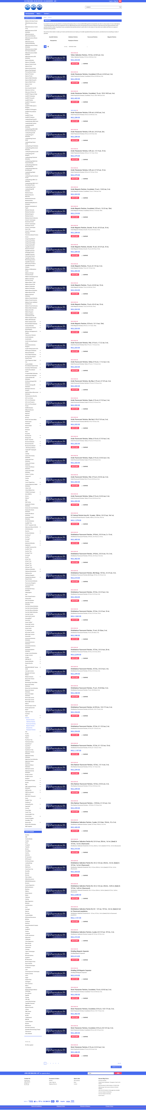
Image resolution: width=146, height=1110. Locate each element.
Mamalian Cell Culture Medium (30, 673)
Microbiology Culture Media (31, 682)
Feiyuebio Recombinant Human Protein (30, 578)
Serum (26, 798)
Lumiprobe (27, 933)
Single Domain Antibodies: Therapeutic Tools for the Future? (109, 1083)
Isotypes (27, 657)
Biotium (27, 849)
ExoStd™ (27, 557)
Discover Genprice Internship (105, 1093)
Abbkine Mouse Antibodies (31, 290)
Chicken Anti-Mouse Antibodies (29, 467)
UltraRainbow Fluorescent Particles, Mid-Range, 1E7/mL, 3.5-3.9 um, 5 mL (93, 573)
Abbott (26, 985)
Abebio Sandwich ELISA (30, 321)
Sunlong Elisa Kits (29, 804)
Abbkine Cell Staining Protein (31, 276)
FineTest (27, 853)
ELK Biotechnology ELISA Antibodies (30, 382)
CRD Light (27, 999)
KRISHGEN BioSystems (30, 881)
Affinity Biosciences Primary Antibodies (31, 46)
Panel (26, 715)
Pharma (27, 737)
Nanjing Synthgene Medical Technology (31, 990)
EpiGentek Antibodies (30, 543)
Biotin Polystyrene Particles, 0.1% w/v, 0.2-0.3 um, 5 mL (88, 1047)
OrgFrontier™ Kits (29, 711)
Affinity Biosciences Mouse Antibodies (31, 38)
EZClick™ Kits (28, 561)
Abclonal (27, 875)
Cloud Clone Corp (29, 869)
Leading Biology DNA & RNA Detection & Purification (31, 129)
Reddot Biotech (28, 893)
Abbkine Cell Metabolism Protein (30, 270)
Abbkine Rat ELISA (29, 310)
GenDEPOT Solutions (29, 117)
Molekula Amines (29, 192)
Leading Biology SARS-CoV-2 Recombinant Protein (31, 184)
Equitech (27, 953)
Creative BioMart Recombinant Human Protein (31, 365)
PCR (26, 731)
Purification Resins (29, 742)
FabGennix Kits (28, 573)
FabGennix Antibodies (30, 569)
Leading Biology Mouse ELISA (31, 151)
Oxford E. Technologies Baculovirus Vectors (30, 224)
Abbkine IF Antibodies (30, 286)
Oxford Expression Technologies (32, 971)
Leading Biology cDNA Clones (31, 121)
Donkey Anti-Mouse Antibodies (29, 514)
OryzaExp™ (27, 713)
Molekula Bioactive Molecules (29, 195)
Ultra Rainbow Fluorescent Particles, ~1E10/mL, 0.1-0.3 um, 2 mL (91, 803)
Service (26, 237)
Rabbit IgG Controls (29, 768)
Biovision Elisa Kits (29, 443)
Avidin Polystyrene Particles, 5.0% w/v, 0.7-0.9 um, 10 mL (88, 170)
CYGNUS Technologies (30, 492)
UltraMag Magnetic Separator (80, 951)
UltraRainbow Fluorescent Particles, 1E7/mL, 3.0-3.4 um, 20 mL (90, 650)
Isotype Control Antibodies (31, 653)
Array (26, 431)
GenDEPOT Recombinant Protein (30, 112)
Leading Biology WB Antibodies (29, 190)
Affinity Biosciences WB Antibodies (30, 57)
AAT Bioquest (28, 859)
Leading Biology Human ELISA (30, 143)
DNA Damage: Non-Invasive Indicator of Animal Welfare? (108, 1088)
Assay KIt (27, 86)
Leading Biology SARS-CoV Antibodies (31, 180)
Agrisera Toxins (28, 84)
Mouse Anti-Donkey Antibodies (29, 685)
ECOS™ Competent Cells (30, 525)
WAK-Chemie (28, 1011)
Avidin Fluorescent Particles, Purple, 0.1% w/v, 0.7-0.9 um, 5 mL (90, 400)
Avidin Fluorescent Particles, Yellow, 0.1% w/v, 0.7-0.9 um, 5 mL (90, 439)
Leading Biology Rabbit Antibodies (30, 173)
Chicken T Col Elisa (29, 474)
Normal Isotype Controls (30, 705)
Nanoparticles (29, 727)
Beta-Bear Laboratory (30, 1027)
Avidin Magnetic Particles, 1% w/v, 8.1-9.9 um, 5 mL (87, 266)
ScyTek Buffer (28, 339)
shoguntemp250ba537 (30, 239)
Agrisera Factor (28, 66)
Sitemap (37, 1108)
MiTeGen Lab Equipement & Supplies (31, 332)
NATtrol (27, 703)
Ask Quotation (29, 13)
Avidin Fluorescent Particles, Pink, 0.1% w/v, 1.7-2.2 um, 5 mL (89, 343)
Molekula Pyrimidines (30, 212)
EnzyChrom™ (28, 535)
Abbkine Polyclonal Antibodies (29, 295)
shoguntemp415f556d (30, 241)
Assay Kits (27, 433)
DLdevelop (27, 865)
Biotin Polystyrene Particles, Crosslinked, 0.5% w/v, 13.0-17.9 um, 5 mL (92, 1009)
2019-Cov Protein (29, 398)
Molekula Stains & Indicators (31, 218)
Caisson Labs (28, 945)
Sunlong (27, 899)
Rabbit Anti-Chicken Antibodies (29, 752)
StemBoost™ (28, 802)
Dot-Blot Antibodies (29, 521)
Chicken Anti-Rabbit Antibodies (29, 471)
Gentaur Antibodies (29, 325)
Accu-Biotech (28, 993)
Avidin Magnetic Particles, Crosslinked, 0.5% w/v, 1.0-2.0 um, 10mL (91, 208)
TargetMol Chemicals (30, 1003)
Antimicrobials (28, 425)
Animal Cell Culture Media (30, 419)
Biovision (27, 883)
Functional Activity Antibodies (29, 585)
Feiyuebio (27, 847)
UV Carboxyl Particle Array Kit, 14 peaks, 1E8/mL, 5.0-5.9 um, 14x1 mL (92, 515)
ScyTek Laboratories (29, 935)
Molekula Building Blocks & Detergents (31, 203)
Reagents (27, 778)
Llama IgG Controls (29, 671)
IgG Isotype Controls (29, 632)
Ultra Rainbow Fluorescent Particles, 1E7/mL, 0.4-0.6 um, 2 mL (90, 784)
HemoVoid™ (27, 620)
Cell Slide (27, 453)
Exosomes (27, 555)
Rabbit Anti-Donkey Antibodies (29, 756)
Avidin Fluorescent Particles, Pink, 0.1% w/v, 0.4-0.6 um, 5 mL (89, 477)
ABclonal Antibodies (29, 352)
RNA (26, 784)
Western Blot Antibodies (30, 824)
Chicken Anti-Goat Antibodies (29, 460)
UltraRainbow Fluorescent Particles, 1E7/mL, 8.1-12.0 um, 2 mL (90, 726)
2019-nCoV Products (29, 402)
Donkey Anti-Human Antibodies (29, 510)
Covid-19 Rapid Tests (30, 482)
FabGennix (27, 897)
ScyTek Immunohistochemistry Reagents (30, 344)
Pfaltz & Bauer (28, 877)
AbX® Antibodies (29, 408)
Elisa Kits (27, 531)
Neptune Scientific (29, 1007)
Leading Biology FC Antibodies (29, 135)
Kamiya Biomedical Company (31, 925)
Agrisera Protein (28, 76)
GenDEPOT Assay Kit (29, 98)
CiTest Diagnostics (29, 941)
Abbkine (27, 891)
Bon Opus (27, 913)
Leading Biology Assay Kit (31, 119)
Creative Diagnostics (29, 885)
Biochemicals (28, 435)
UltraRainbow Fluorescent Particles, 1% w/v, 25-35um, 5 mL (89, 630)
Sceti (26, 907)
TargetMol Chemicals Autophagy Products (30, 251)
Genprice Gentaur (29, 973)
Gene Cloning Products (30, 596)
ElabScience (28, 867)
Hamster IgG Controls (30, 616)
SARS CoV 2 (28, 794)
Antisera (27, 427)
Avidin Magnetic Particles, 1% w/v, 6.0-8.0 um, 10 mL (87, 285)
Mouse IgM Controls (29, 701)
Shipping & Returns (53, 1084)
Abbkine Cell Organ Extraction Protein (29, 273)
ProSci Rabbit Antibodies (30, 354)
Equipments (27, 545)
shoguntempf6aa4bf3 (30, 245)
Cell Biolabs (27, 939)
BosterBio (27, 871)
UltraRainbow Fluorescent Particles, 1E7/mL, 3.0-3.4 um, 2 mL (90, 669)
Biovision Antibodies (29, 441)
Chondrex (27, 949)
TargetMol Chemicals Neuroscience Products (30, 262)
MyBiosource (28, 1005)
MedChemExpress (29, 887)
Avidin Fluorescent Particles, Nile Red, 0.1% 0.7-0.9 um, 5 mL (89, 419)
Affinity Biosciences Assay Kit (31, 24)
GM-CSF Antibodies (29, 600)
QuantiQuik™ (28, 748)
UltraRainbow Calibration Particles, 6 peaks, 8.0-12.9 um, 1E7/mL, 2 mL (92, 932)
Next (119, 1063)
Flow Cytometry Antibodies (31, 581)
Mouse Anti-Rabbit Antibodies (29, 694)
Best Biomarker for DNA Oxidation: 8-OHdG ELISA (109, 1085)
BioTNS (27, 1015)
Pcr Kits (27, 733)
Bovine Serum (101, 1095)
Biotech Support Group (30, 961)
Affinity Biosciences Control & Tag (31, 27)
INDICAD (27, 1019)
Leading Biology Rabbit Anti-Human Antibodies (31, 162)
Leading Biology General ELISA (30, 139)
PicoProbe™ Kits (28, 740)
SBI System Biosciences (30, 917)
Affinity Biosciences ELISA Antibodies (31, 31)
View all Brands (28, 1033)
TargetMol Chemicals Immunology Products (30, 255)
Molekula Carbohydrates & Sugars (31, 207)
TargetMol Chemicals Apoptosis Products (30, 247)
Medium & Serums (29, 676)
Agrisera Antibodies (29, 60)
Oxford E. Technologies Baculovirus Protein (30, 220)
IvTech (26, 975)
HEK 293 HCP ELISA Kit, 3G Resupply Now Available (109, 1090)
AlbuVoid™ (27, 415)
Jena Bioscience (28, 905)
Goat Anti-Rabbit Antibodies (31, 612)
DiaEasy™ (27, 498)
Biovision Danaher (102, 1080)
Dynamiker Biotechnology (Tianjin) (32, 1029)
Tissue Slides (28, 810)
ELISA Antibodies (29, 529)
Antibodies (27, 423)
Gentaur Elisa (28, 598)
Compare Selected (116, 1066)
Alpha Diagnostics (29, 901)
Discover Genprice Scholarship (105, 1092)
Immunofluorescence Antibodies (30, 643)
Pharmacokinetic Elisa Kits (31, 396)
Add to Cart (75, 63)
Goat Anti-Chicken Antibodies (29, 603)
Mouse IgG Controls (29, 699)
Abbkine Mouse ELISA (30, 292)
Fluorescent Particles (31, 723)
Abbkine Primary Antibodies (31, 298)
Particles (27, 717)
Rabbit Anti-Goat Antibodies (31, 759)
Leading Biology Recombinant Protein (31, 176)
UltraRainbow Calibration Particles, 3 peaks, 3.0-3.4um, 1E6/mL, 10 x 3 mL (93, 822)
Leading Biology (28, 863)
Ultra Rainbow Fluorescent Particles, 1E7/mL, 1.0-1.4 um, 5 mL (90, 765)
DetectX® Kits (28, 494)
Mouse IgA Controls (29, 697)
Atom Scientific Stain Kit (30, 88)
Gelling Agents (28, 592)
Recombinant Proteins (30, 780)
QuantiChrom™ (28, 744)
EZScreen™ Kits (28, 567)
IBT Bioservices (28, 959)
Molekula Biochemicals (30, 198)
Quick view (56, 65)
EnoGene (27, 835)
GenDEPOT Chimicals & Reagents (30, 103)
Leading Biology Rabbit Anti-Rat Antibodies (31, 169)
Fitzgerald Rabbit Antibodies (31, 373)
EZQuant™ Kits (28, 565)
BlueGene (27, 889)
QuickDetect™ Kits (29, 750)
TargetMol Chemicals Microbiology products (30, 259)
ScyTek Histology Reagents (31, 341)
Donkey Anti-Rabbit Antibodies (29, 518)
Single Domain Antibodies (30, 375)
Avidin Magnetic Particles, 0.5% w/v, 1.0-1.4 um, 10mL (87, 323)
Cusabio (27, 841)
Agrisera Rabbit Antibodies (31, 78)
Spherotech (27, 937)
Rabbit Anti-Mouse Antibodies (29, 765)
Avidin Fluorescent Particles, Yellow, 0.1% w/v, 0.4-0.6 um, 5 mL (90, 496)
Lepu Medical (28, 987)
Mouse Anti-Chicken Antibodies (29, 679)
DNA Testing (28, 502)
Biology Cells (28, 437)
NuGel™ (27, 709)
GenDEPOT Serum (29, 115)
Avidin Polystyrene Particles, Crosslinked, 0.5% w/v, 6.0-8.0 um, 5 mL (92, 74)
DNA (26, 500)
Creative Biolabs (28, 839)
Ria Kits (27, 782)
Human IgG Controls (29, 626)
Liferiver (27, 1009)
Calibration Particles (30, 721)
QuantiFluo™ (28, 746)
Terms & (36, 1106)
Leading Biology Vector (30, 187)
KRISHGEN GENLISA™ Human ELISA (31, 668)
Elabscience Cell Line (29, 90)
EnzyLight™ (27, 539)
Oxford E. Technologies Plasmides (30, 232)
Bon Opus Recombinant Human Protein (30, 357)
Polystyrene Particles (31, 729)
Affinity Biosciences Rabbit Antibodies (31, 53)
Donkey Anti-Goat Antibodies (31, 508)
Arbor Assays (28, 943)
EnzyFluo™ (27, 537)
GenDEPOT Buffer (29, 100)
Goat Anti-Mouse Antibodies (31, 610)
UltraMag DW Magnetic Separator (81, 970)
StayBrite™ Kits (28, 800)
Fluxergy (27, 997)
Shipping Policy (61, 1106)
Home (45, 17)
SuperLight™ (28, 806)
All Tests (27, 417)
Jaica (26, 969)
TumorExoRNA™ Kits (29, 814)
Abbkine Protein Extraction (31, 300)
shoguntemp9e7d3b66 (30, 243)
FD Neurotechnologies (30, 965)
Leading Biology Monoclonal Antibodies (31, 148)
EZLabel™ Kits (28, 563)
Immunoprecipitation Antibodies (29, 650)
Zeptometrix (28, 947)
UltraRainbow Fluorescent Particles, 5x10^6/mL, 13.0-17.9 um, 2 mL (91, 707)
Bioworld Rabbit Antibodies (31, 323)
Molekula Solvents (29, 216)
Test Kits (27, 808)
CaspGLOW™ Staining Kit (30, 449)
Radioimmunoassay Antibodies (29, 771)
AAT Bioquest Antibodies (30, 350)
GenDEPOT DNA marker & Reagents (30, 106)
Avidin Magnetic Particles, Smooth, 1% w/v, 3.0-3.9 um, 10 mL (90, 247)
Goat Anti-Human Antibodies (31, 608)
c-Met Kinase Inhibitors (30, 447)
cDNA (26, 451)
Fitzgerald (27, 845)
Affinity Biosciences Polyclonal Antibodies (30, 42)
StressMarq (27, 851)
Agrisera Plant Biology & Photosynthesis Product (30, 71)
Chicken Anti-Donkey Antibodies (30, 456)
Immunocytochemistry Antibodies (30, 639)
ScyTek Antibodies (29, 337)
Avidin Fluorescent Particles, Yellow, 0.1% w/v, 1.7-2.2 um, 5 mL (90, 362)
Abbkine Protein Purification (31, 306)
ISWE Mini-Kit (28, 659)
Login (110, 1)
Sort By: (65, 46)
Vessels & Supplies (29, 818)
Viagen (26, 977)
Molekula (27, 903)
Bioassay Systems (29, 955)
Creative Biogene (29, 1021)
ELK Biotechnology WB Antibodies (30, 385)
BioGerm (27, 1023)
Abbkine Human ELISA (30, 284)
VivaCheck (27, 1013)
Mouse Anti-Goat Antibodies (31, 688)
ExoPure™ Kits (28, 551)
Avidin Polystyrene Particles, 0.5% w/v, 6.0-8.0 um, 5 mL (88, 112)
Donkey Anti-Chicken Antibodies (30, 505)
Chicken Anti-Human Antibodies (29, 464)
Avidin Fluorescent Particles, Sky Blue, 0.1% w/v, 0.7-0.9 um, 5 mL (91, 381)
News (38, 13)
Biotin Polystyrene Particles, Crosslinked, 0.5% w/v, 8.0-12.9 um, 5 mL (92, 1028)
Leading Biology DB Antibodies (29, 126)
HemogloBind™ (28, 618)
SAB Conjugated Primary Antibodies (30, 787)
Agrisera (27, 911)
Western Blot (28, 822)
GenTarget (27, 909)
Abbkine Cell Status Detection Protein (29, 279)
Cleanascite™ (28, 476)
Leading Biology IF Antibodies (31, 146)
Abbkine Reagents (29, 312)
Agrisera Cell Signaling (30, 62)
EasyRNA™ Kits (28, 523)
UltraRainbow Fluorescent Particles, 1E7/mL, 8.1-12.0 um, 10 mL (90, 745)
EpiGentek (27, 855)
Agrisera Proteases (29, 74)
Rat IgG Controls (29, 774)
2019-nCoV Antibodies (30, 400)
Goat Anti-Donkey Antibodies (31, 606)
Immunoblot (28, 636)
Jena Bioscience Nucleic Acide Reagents (30, 328)
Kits (26, 665)
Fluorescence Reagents (30, 583)
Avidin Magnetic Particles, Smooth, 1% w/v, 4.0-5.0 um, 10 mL (90, 228)
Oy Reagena (27, 981)
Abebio (26, 895)
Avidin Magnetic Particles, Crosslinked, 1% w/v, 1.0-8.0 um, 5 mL (90, 189)
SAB (26, 837)
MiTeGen (27, 919)
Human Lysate (28, 628)
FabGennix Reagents (29, 575)
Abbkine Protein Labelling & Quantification (31, 303)
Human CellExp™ (28, 622)
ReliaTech (27, 923)
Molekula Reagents (29, 214)
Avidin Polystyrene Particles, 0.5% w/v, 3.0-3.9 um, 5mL (88, 132)
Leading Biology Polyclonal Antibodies (31, 158)
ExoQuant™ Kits (28, 553)
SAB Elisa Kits (28, 790)
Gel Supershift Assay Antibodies (29, 589)
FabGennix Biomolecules (30, 571)
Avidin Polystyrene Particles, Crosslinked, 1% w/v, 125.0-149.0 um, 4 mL (93, 93)
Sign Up (116, 1)
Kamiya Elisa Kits (29, 663)
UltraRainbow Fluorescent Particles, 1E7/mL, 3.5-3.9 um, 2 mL (90, 592)
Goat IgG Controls (29, 614)
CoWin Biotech (28, 1017)
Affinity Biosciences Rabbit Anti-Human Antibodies (31, 50)
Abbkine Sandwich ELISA (30, 317)
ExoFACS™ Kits (28, 549)
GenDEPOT (27, 929)
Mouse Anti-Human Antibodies (29, 691)
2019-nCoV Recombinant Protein (30, 405)
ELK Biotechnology (29, 861)
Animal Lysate (28, 421)
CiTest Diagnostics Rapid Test (30, 361)
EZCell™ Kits (28, 559)
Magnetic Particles (30, 725)
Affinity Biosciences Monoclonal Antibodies (30, 35)
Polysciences (28, 1031)
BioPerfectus (28, 1025)
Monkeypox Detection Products (30, 389)
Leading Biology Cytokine (30, 123)
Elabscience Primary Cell (30, 92)
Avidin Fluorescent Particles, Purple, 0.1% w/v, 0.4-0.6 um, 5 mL (90, 458)
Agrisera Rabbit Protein (30, 82)
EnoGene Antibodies (29, 533)
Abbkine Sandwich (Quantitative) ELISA (29, 314)
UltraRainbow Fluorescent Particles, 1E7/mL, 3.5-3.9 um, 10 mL (90, 611)
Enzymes (27, 541)
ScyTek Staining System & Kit (31, 348)
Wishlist (50, 1080)
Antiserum (27, 429)
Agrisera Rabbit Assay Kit (30, 80)
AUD (55, 1)
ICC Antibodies (28, 630)
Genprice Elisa (28, 979)
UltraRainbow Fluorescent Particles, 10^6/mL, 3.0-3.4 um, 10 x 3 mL (91, 554)
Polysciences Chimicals (30, 335)
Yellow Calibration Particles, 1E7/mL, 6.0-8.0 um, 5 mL (87, 55)
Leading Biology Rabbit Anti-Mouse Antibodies (31, 165)
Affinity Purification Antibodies (29, 410)
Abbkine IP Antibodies (30, 288)
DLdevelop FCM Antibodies (31, 367)
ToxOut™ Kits (28, 812)
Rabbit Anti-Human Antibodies (29, 762)
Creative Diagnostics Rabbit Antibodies (31, 485)
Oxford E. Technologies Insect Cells (30, 228)
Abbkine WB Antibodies (30, 319)
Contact (46, 13)
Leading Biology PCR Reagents (29, 154)
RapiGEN (27, 995)
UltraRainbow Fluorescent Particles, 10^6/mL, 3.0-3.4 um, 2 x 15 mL (91, 534)
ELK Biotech (28, 967)
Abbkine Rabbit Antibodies (31, 308)
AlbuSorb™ (27, 413)
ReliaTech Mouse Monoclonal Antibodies (31, 393)
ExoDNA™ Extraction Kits (30, 547)
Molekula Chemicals (29, 210)
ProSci (26, 843)
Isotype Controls (29, 655)
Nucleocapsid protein (30, 707)
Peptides (27, 736)
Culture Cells (28, 488)
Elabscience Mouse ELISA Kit (31, 527)
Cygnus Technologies (30, 951)
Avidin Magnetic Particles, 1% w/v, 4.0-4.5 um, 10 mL (87, 304)
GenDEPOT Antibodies (30, 96)
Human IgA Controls (29, 624)
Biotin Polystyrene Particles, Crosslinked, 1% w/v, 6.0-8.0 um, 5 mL (91, 990)
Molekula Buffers (29, 200)
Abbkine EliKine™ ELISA (30, 282)
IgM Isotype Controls (29, 634)
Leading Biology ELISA (30, 132)
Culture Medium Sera (29, 490)
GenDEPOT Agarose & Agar (31, 94)
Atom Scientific (28, 963)
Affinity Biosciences (29, 879)
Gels (26, 594)
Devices (27, 496)
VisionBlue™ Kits (28, 820)
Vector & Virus (28, 816)
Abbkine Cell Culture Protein (31, 21)
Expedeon (27, 957)
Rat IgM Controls (29, 776)
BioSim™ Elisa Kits (29, 439)
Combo (27, 480)
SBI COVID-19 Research (30, 796)
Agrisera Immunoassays (30, 68)
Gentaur (27, 931)
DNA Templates (28, 826)
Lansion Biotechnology (30, 1001)
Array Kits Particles (30, 719)
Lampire (27, 927)
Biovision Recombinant (30, 445)
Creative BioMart (29, 915)
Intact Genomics (29, 983)
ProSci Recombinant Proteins (31, 235)
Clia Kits (27, 478)
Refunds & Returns (85, 1106)
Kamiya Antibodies (29, 661)
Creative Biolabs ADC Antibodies (30, 378)
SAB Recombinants (29, 792)
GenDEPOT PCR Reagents (30, 109)
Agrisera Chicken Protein (30, 64)
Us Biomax (27, 921)
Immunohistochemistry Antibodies (30, 646)
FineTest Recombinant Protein (30, 370)
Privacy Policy (109, 1106)
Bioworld (27, 873)
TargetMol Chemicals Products (30, 266)
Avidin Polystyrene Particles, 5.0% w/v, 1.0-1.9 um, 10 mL (88, 151)
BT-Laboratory (28, 857)
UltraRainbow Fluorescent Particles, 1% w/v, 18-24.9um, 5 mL (89, 688)
